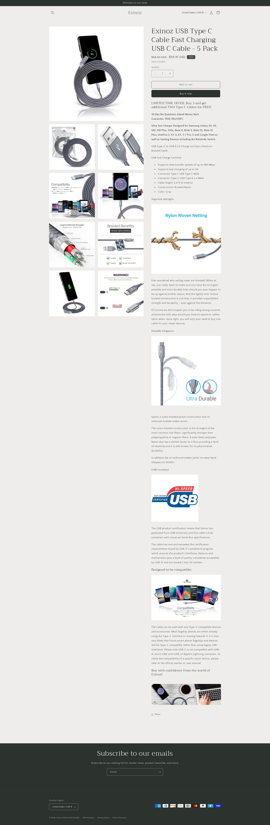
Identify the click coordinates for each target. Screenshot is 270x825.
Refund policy (88, 818)
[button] (52, 12)
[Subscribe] (159, 772)
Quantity (155, 67)
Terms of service (119, 818)
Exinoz (59, 818)
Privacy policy (104, 818)
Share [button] (157, 714)
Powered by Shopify (71, 818)
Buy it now (186, 93)
